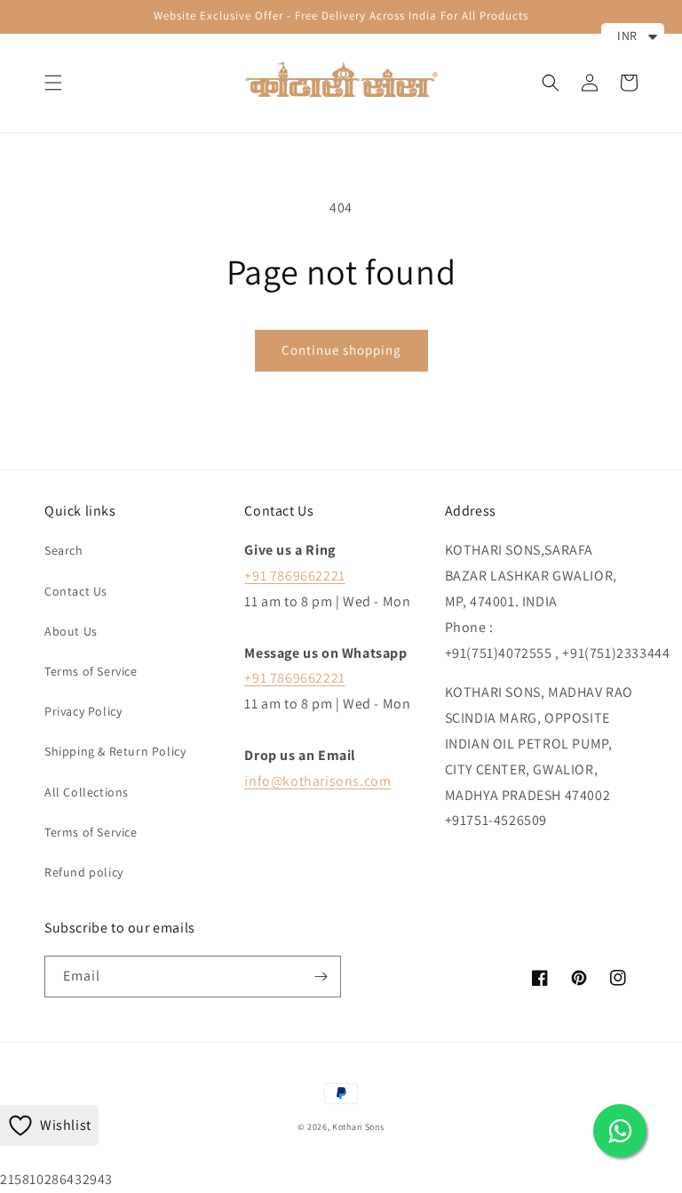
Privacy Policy (83, 711)
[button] (53, 82)
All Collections (86, 792)
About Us (71, 631)
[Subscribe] (320, 976)
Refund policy (83, 872)
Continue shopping (341, 349)
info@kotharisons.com (317, 781)
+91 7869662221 (294, 575)
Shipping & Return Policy (115, 751)
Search (63, 550)
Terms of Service (91, 671)
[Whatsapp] (619, 1130)
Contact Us (75, 591)
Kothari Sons (358, 1127)
